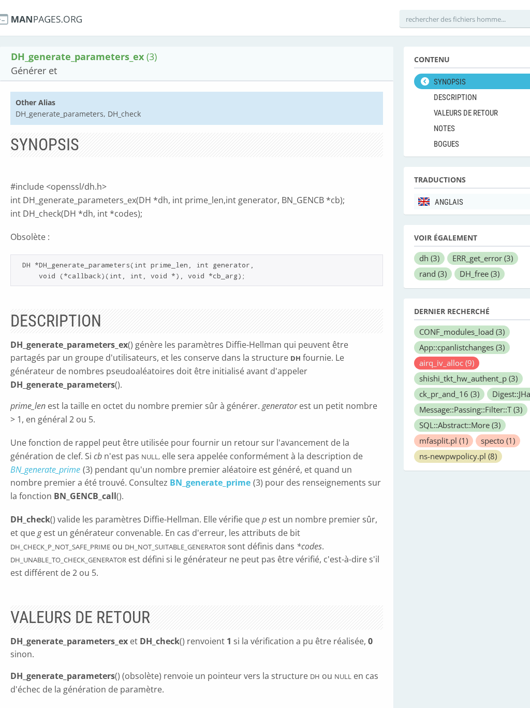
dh (429, 258)
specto (498, 440)
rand (433, 273)
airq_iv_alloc (446, 363)
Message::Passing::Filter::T (470, 409)
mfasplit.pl (443, 440)
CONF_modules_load (462, 332)
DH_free (479, 273)
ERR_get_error (482, 258)
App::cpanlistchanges (462, 347)
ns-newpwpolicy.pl (458, 456)
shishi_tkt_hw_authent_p (468, 378)
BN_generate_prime (45, 469)
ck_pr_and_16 (449, 394)
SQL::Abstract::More (459, 425)
